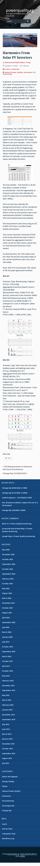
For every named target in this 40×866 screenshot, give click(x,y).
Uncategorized (8, 806)
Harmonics (28, 72)
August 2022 (7, 593)
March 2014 (6, 734)
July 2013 (5, 763)
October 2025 (7, 559)
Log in (4, 824)
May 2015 (5, 695)
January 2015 (7, 710)
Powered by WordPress (28, 854)
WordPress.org (8, 839)
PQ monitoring (8, 801)
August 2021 (7, 613)
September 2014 (8, 720)
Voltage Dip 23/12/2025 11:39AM (14, 493)
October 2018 (7, 647)
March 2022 (6, 598)
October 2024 (7, 569)
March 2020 (6, 632)
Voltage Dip (6, 811)
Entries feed (7, 829)
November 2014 (8, 715)
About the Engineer (10, 777)
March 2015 (6, 700)
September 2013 (8, 754)
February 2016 (7, 681)
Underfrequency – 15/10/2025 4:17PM (17, 498)
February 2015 (7, 705)
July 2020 (5, 627)
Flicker (5, 786)
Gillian (22, 856)
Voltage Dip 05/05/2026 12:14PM (14, 488)
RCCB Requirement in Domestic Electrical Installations (17, 468)
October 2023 (7, 584)
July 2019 (5, 642)
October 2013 (7, 749)
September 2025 (8, 564)
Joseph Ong (6, 536)
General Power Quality (14, 72)
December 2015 (8, 686)
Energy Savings (8, 781)
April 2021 (6, 618)
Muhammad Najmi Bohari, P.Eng (17, 62)
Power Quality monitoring (21, 524)
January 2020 (7, 637)
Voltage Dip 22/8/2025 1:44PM (13, 510)
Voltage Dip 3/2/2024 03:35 (14, 473)
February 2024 (7, 579)
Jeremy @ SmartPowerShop (13, 529)
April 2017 (6, 666)
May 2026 (5, 550)
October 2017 (7, 661)
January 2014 (7, 739)
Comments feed (8, 834)
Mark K (5, 524)
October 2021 (7, 608)
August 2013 (7, 758)
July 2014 (5, 724)
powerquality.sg (20, 10)
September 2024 (8, 574)
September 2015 (8, 690)
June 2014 (6, 729)
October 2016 (7, 671)
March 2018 (6, 656)
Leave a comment (12, 69)
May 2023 (5, 589)
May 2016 (5, 676)
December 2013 (8, 744)
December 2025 (8, 554)
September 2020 (8, 622)
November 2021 (8, 603)
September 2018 (8, 652)
